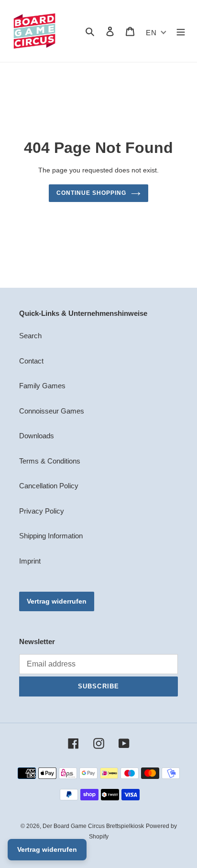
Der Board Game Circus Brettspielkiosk (93, 826)
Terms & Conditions (49, 461)
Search (30, 336)
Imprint (30, 561)
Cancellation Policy (48, 486)
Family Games (42, 386)
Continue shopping (91, 193)
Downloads (36, 436)
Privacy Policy (41, 511)
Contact (31, 361)
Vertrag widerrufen (57, 601)
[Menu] (181, 31)
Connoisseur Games (51, 411)
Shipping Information (51, 536)
